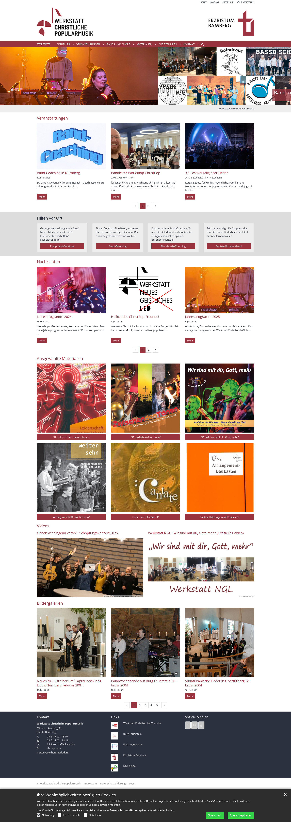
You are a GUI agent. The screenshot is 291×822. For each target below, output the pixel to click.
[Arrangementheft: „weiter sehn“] (71, 477)
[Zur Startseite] (145, 22)
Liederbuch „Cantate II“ (145, 517)
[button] (201, 45)
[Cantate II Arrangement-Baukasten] (219, 477)
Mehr (42, 196)
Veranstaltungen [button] (88, 44)
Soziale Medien (196, 717)
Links (115, 717)
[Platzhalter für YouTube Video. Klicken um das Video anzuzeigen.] (90, 567)
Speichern (215, 815)
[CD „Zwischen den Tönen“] (145, 398)
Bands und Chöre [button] (118, 44)
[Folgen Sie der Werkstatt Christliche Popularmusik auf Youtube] (201, 725)
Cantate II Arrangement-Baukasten (219, 517)
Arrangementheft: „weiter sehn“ (71, 517)
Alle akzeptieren (241, 815)
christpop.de (54, 748)
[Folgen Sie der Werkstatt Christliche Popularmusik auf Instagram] (194, 725)
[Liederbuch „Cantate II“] (145, 477)
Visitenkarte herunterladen (52, 752)
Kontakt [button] (189, 44)
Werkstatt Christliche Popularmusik (236, 108)
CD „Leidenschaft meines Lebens (71, 437)
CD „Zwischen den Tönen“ (145, 437)
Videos (43, 525)
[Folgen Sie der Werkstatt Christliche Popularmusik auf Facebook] (188, 725)
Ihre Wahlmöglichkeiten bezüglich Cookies (76, 794)
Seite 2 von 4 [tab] (142, 101)
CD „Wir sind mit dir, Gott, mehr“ (220, 437)
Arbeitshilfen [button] (168, 44)
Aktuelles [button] (63, 44)
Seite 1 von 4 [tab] (136, 101)
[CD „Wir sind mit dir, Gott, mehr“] (219, 398)
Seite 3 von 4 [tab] (148, 101)
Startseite (43, 44)
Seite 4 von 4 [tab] (154, 101)
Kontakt (43, 717)
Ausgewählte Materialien (60, 358)
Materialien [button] (144, 44)
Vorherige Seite (6, 76)
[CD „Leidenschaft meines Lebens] (71, 398)
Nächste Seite (284, 76)
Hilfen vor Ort (49, 218)
